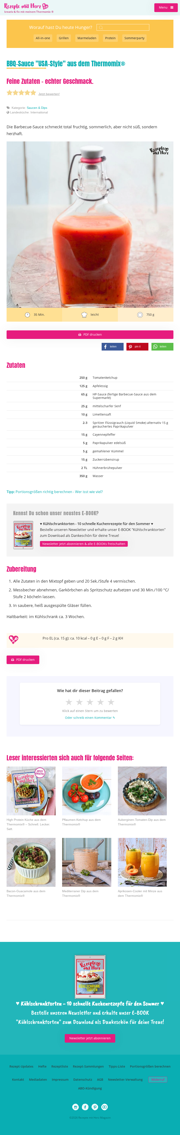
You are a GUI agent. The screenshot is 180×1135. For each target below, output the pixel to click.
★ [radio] (69, 701)
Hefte (42, 1066)
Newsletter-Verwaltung (125, 1079)
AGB (100, 1079)
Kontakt (18, 1079)
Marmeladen (86, 38)
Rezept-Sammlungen (88, 1066)
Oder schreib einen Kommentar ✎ (90, 718)
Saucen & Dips (37, 107)
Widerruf (157, 1079)
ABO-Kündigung (90, 1088)
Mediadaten (38, 1079)
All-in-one (43, 38)
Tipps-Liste (117, 1066)
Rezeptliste (59, 1066)
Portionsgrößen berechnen (150, 1066)
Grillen (64, 38)
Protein (110, 38)
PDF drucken (92, 334)
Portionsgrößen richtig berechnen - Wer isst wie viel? (55, 491)
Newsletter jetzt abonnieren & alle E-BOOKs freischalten (83, 544)
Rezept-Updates (21, 1066)
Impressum (60, 1079)
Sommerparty (134, 38)
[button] (166, 7)
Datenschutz (82, 1079)
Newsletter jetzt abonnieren (90, 1038)
